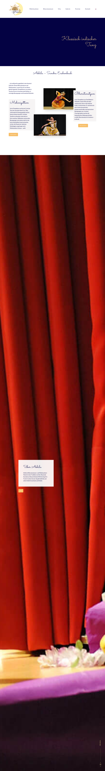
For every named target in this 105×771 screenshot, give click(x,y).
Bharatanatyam (48, 9)
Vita (59, 9)
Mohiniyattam (34, 9)
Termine (77, 9)
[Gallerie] (100, 766)
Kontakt (87, 9)
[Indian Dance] (100, 762)
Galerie (68, 9)
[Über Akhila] (100, 764)
